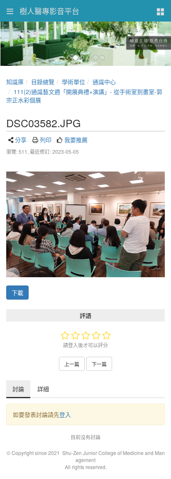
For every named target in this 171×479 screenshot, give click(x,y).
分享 (21, 139)
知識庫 (15, 81)
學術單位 (73, 81)
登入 (65, 414)
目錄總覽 (42, 81)
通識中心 (104, 81)
